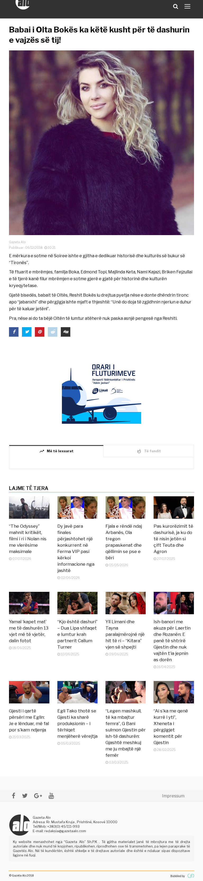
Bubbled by (177, 876)
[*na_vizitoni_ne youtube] (51, 796)
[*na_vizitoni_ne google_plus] (38, 796)
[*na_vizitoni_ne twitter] (24, 796)
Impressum (173, 795)
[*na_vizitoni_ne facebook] (13, 796)
